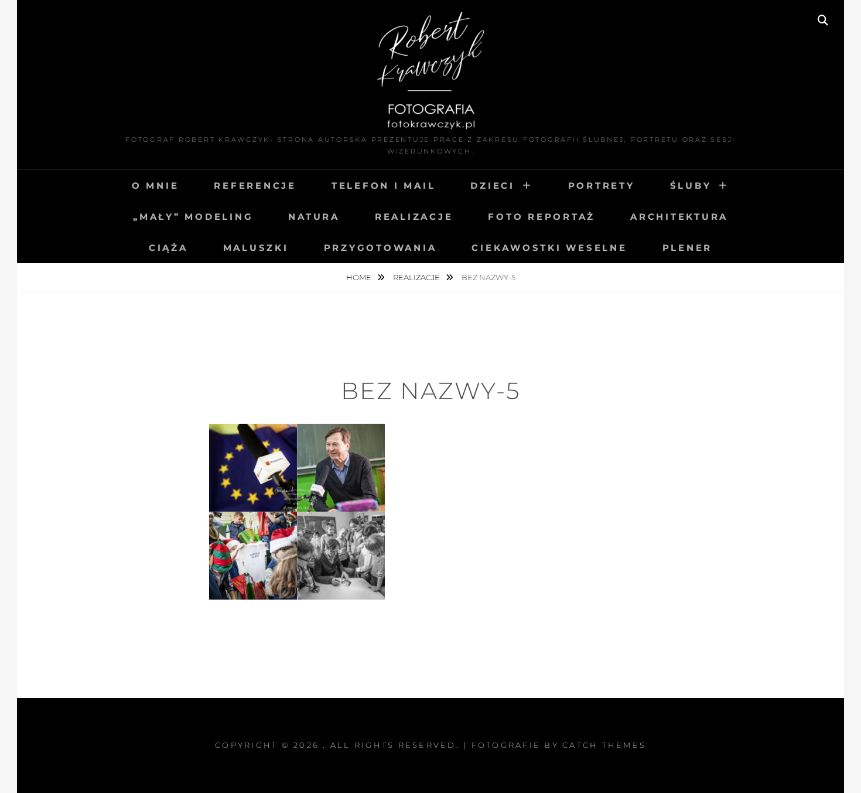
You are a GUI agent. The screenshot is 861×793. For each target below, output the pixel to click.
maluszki (256, 247)
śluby (691, 185)
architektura (679, 216)
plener (687, 247)
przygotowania (380, 247)
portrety (601, 185)
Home (359, 277)
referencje (255, 185)
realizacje (414, 216)
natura (314, 216)
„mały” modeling (193, 216)
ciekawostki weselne (549, 247)
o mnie (155, 185)
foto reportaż (541, 216)
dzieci (492, 185)
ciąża (168, 247)
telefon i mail (384, 185)
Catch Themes (604, 745)
